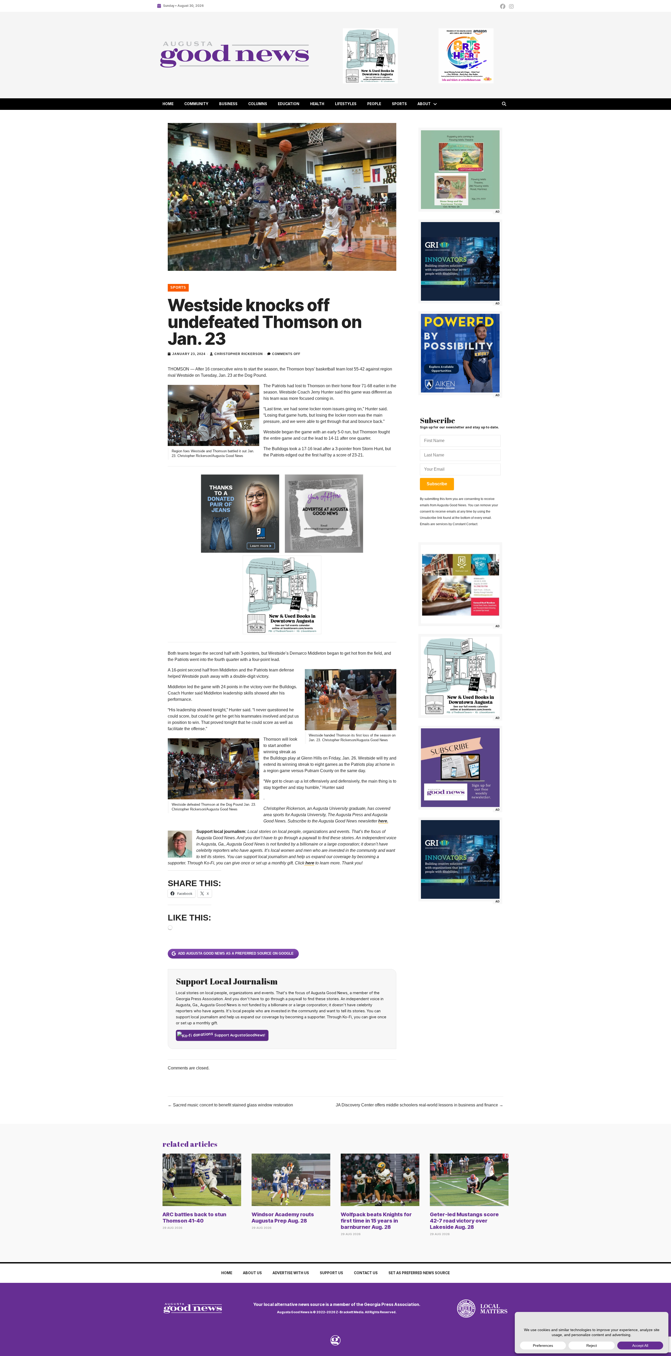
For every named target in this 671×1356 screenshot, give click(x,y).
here (309, 863)
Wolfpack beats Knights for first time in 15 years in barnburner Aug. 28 (376, 1220)
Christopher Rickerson (238, 354)
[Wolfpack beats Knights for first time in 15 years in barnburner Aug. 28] (380, 1179)
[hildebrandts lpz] (460, 584)
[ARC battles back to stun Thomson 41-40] (202, 1179)
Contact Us (366, 1273)
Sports (399, 104)
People (374, 104)
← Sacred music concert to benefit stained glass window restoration (230, 1105)
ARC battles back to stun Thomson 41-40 (194, 1217)
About (424, 104)
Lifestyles (345, 104)
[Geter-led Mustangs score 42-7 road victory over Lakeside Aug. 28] (469, 1179)
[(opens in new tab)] (466, 1308)
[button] (435, 104)
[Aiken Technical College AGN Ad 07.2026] (460, 353)
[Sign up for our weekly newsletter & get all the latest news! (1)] (460, 768)
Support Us (331, 1273)
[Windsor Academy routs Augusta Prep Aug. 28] (291, 1179)
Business (228, 104)
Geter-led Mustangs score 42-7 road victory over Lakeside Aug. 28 (464, 1220)
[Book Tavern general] (370, 56)
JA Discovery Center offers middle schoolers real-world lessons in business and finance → (419, 1105)
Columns (257, 104)
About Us (252, 1273)
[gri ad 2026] (460, 261)
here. (383, 821)
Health (317, 104)
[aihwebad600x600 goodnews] (466, 56)
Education (288, 104)
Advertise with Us (291, 1273)
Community (196, 104)
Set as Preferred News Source (419, 1273)
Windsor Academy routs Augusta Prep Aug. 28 (283, 1217)
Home (168, 104)
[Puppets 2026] (460, 170)
